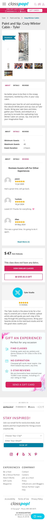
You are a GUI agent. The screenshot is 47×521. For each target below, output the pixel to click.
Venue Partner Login (31, 487)
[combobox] (23, 435)
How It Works (8, 478)
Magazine (7, 484)
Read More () (24, 242)
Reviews (25, 85)
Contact (25, 472)
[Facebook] (17, 454)
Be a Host (7, 472)
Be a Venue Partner (11, 475)
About (7, 85)
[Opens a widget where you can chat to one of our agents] (37, 516)
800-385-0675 (31, 509)
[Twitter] (29, 454)
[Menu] (4, 4)
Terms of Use (23, 499)
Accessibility (10, 499)
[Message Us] (39, 4)
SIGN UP (23, 445)
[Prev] (7, 47)
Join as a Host (28, 478)
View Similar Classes (23, 268)
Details (16, 85)
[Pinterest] (35, 454)
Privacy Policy (37, 499)
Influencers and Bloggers (33, 484)
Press (24, 481)
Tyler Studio (29, 292)
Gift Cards (7, 481)
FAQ (23, 490)
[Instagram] (11, 454)
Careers (25, 475)
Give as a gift (24, 276)
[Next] (40, 47)
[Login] (43, 4)
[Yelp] (23, 454)
